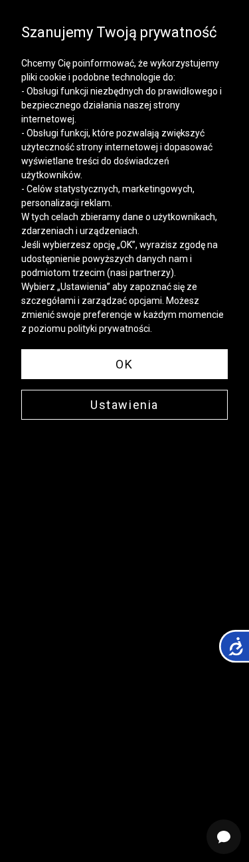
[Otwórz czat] (224, 836)
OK (124, 364)
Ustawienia (124, 405)
